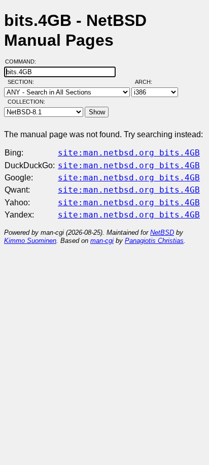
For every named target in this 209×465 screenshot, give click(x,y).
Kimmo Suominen (30, 240)
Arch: (148, 82)
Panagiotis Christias (154, 240)
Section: (23, 82)
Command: (23, 61)
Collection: (26, 102)
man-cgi (102, 240)
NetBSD (162, 232)
